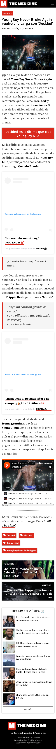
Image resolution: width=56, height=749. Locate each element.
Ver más (28, 709)
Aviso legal (40, 732)
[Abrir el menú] (52, 4)
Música (7, 13)
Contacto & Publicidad (21, 732)
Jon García (12, 28)
